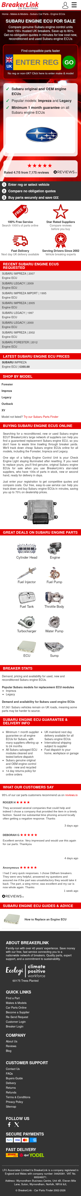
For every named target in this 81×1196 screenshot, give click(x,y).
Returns (11, 1088)
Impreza (7, 391)
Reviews (11, 1046)
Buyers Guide (14, 1078)
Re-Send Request (17, 1017)
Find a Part (13, 998)
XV (3, 410)
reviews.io (71, 795)
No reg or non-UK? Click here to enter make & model (41, 73)
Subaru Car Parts (39, 14)
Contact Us (13, 1069)
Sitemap (11, 1106)
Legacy (6, 397)
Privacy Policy (14, 1102)
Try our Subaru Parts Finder (41, 417)
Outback (7, 404)
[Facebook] (9, 1126)
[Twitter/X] (16, 1126)
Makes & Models (19, 14)
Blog (8, 1051)
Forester (7, 384)
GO (69, 62)
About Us (11, 1041)
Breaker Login (14, 1026)
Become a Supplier (17, 1012)
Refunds (11, 1092)
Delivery (11, 1083)
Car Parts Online (16, 1007)
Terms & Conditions (18, 1097)
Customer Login (16, 1022)
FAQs (9, 1073)
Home (5, 14)
